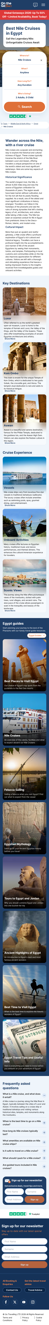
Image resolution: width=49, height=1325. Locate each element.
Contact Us (12, 1290)
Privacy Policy (25, 1318)
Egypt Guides (35, 635)
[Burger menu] (43, 5)
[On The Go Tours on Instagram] (33, 1302)
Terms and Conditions (7, 1318)
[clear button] (41, 59)
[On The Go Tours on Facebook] (6, 1302)
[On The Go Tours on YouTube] (24, 1302)
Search (27, 107)
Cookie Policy (39, 1318)
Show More (10, 338)
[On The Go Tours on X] (15, 1302)
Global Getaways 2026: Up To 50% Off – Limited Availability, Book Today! (24, 14)
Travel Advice (35, 1290)
